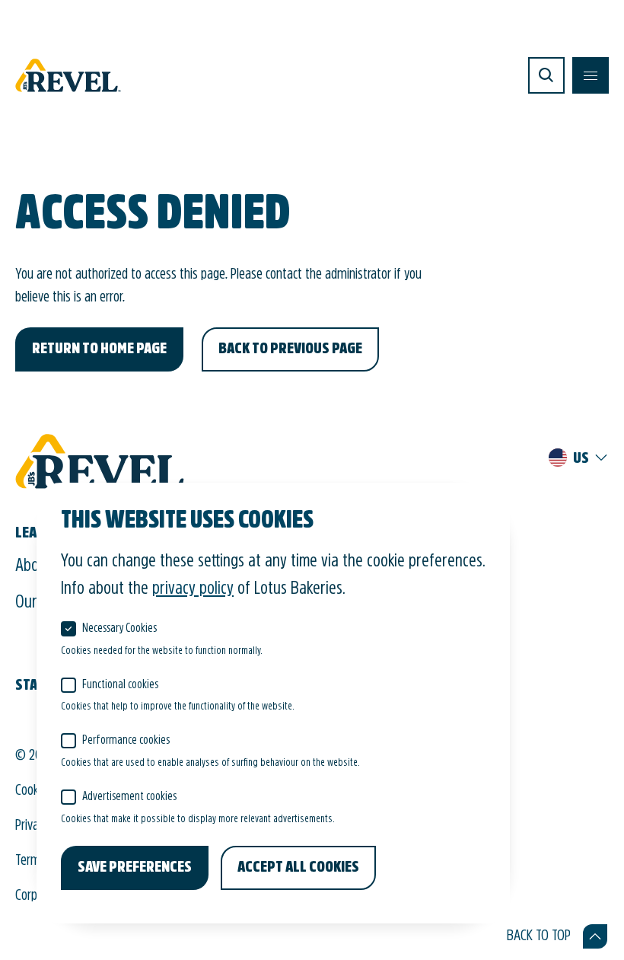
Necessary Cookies (119, 629)
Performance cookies (126, 741)
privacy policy (193, 589)
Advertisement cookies (129, 797)
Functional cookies (120, 685)
